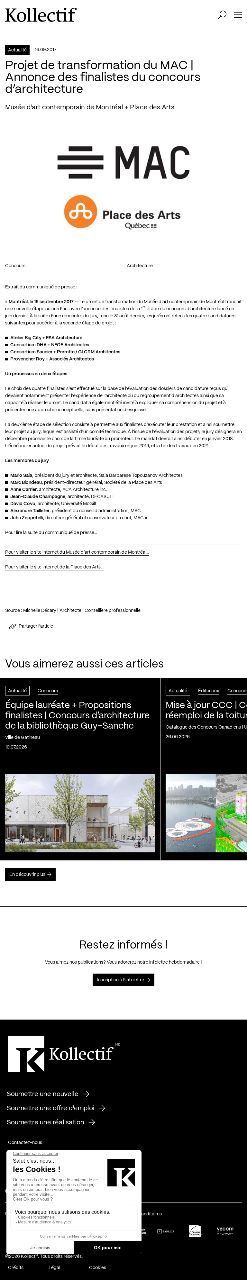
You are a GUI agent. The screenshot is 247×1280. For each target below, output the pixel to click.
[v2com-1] (225, 1231)
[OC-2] (195, 1231)
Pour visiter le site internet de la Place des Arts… (54, 567)
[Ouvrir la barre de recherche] (222, 15)
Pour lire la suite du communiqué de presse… (51, 533)
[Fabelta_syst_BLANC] (166, 1231)
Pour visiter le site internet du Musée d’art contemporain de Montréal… (77, 552)
